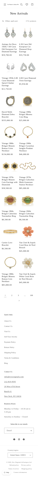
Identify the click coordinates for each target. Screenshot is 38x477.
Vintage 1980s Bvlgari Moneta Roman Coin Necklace (8, 277)
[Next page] (19, 300)
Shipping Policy (10, 352)
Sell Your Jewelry (10, 337)
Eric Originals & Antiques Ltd (22, 462)
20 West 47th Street (12, 387)
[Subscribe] (31, 430)
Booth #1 (8, 391)
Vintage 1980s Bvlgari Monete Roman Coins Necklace (8, 147)
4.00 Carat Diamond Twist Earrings (27, 79)
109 (31, 295)
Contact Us (8, 326)
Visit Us (7, 331)
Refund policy (14, 465)
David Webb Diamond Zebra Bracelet (8, 114)
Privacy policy (26, 465)
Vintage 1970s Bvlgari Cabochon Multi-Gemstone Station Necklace (26, 181)
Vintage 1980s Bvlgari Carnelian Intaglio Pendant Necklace (26, 147)
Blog (6, 363)
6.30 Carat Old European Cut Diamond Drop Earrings (25, 48)
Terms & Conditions (11, 358)
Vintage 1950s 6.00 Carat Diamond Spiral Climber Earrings (10, 81)
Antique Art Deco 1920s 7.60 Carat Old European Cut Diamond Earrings (9, 48)
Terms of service (13, 469)
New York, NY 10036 (12, 396)
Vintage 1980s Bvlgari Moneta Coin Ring (25, 114)
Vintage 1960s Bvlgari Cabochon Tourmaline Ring (9, 213)
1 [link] (5, 295)
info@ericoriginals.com (14, 377)
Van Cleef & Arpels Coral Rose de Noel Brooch (27, 245)
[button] (5, 4)
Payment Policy (10, 342)
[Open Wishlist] (27, 4)
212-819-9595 (10, 382)
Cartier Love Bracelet (7, 244)
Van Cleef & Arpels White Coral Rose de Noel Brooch (27, 276)
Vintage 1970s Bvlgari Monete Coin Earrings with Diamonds (10, 181)
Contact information (20, 472)
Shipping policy (26, 469)
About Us (7, 321)
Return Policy (9, 347)
